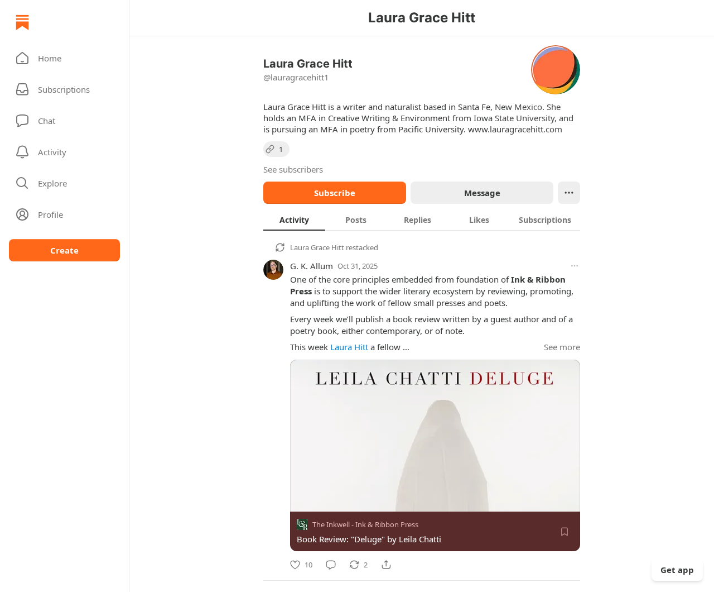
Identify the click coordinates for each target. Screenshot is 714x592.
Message (482, 192)
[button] (64, 58)
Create (64, 250)
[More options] (574, 266)
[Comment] (330, 565)
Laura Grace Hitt (317, 247)
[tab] (294, 219)
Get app (677, 569)
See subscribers (293, 169)
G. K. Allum (311, 265)
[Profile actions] (569, 193)
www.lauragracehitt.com (515, 129)
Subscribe (334, 192)
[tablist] (421, 219)
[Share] (386, 565)
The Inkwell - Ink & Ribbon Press (365, 524)
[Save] (564, 532)
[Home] (22, 22)
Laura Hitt (349, 346)
